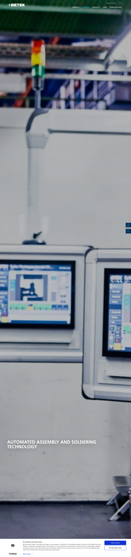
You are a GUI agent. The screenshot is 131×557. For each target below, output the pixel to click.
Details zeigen (26, 554)
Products (96, 7)
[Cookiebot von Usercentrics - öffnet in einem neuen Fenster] (12, 554)
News (105, 7)
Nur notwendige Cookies (115, 547)
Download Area (116, 7)
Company (75, 7)
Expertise (85, 7)
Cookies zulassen (115, 542)
